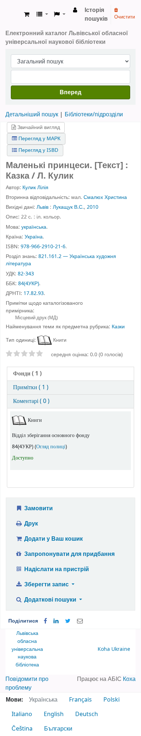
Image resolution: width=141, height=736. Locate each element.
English (54, 714)
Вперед (70, 92)
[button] (26, 14)
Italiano (22, 714)
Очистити (124, 16)
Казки (118, 326)
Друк (30, 523)
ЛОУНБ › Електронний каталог (13, 14)
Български (58, 728)
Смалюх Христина (105, 197)
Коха (129, 679)
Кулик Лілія (35, 187)
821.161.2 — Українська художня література (61, 260)
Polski (111, 699)
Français (80, 699)
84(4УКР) (28, 283)
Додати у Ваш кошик (53, 539)
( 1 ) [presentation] (27, 373)
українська (33, 227)
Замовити (38, 508)
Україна (34, 237)
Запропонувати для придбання (69, 554)
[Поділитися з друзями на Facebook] (45, 621)
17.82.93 (34, 293)
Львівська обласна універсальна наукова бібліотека (27, 648)
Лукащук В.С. (68, 207)
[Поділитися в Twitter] (68, 621)
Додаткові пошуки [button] (50, 599)
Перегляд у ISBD (37, 150)
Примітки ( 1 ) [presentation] (30, 387)
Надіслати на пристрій (56, 569)
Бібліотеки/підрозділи (94, 114)
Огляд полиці (50, 446)
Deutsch (86, 714)
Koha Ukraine (114, 649)
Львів (42, 207)
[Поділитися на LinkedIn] (56, 621)
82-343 (26, 274)
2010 (92, 207)
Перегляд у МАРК (38, 138)
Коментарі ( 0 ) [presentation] (31, 401)
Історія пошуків (96, 14)
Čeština (22, 728)
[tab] (70, 374)
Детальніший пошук (31, 114)
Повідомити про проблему (26, 683)
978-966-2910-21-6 (43, 246)
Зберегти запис (46, 584)
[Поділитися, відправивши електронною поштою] (80, 621)
